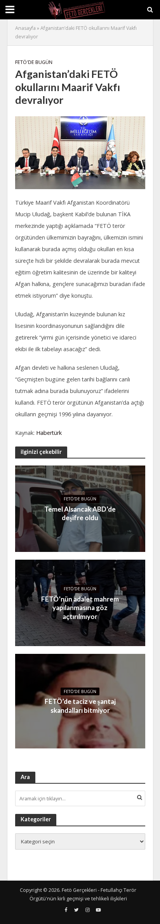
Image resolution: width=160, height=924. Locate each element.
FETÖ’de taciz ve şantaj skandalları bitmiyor (80, 705)
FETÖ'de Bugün (33, 62)
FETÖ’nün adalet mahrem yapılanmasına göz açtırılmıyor (80, 608)
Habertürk (49, 432)
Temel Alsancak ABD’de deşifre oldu (80, 513)
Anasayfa (25, 28)
